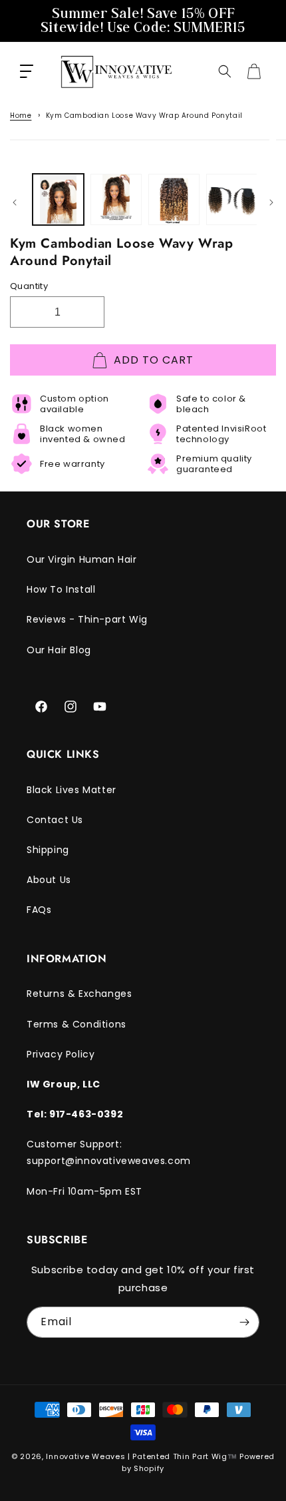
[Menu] (26, 71)
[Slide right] (271, 202)
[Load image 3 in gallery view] (174, 199)
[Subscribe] (244, 1322)
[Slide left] (14, 202)
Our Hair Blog (59, 650)
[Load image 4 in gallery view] (231, 199)
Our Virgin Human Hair (82, 559)
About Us (49, 879)
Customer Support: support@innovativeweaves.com (109, 1152)
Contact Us (55, 819)
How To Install (61, 589)
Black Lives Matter (71, 789)
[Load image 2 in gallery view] (116, 199)
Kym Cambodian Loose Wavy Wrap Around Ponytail (144, 116)
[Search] (224, 71)
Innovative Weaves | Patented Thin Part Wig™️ (141, 1456)
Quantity (29, 286)
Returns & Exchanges (79, 993)
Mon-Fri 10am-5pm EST (84, 1191)
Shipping (48, 849)
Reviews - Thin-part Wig (87, 619)
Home (20, 116)
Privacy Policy (60, 1054)
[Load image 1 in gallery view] (58, 199)
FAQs (39, 909)
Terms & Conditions (76, 1024)
